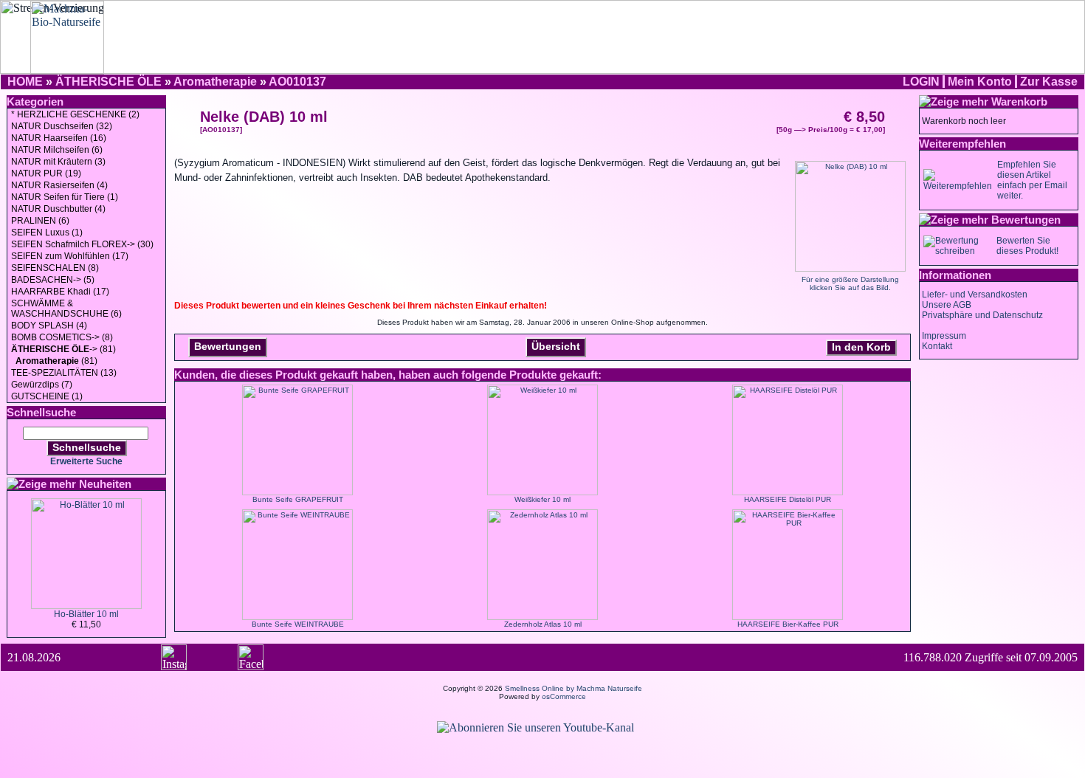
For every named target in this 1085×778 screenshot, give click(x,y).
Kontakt (937, 346)
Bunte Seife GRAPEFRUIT (297, 499)
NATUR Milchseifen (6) (57, 150)
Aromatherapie (215, 81)
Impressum (944, 336)
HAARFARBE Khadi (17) (60, 291)
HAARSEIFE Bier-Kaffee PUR (787, 624)
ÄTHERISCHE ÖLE (108, 81)
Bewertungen (227, 346)
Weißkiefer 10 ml (542, 499)
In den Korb (861, 347)
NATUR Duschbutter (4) (58, 209)
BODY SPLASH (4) (49, 325)
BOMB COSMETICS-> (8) (62, 337)
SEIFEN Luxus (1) (47, 232)
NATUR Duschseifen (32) (61, 126)
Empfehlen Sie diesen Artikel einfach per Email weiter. (1032, 180)
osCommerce (564, 696)
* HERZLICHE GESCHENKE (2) (75, 114)
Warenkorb (1019, 101)
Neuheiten (105, 484)
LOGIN (921, 81)
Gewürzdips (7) (41, 384)
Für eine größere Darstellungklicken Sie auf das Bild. (850, 283)
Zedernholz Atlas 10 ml (543, 624)
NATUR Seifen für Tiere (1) (64, 197)
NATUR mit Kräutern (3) (58, 161)
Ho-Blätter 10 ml (86, 614)
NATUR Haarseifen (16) (58, 138)
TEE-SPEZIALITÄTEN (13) (64, 373)
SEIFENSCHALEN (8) (55, 268)
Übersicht (555, 346)
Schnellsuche (86, 447)
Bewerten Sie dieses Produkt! (1027, 245)
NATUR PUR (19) (46, 173)
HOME (25, 81)
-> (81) (63, 349)
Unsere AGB (946, 305)
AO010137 (297, 81)
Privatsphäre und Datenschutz (982, 315)
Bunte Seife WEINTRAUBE (298, 624)
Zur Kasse (1049, 81)
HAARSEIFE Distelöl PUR (787, 499)
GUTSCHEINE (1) (47, 396)
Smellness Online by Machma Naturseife (573, 688)
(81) (56, 361)
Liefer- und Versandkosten (974, 294)
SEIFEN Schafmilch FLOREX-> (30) (82, 244)
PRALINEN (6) (40, 221)
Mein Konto (980, 81)
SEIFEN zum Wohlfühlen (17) (69, 256)
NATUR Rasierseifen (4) (59, 185)
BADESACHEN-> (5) (52, 280)
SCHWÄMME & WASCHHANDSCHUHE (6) (66, 308)
